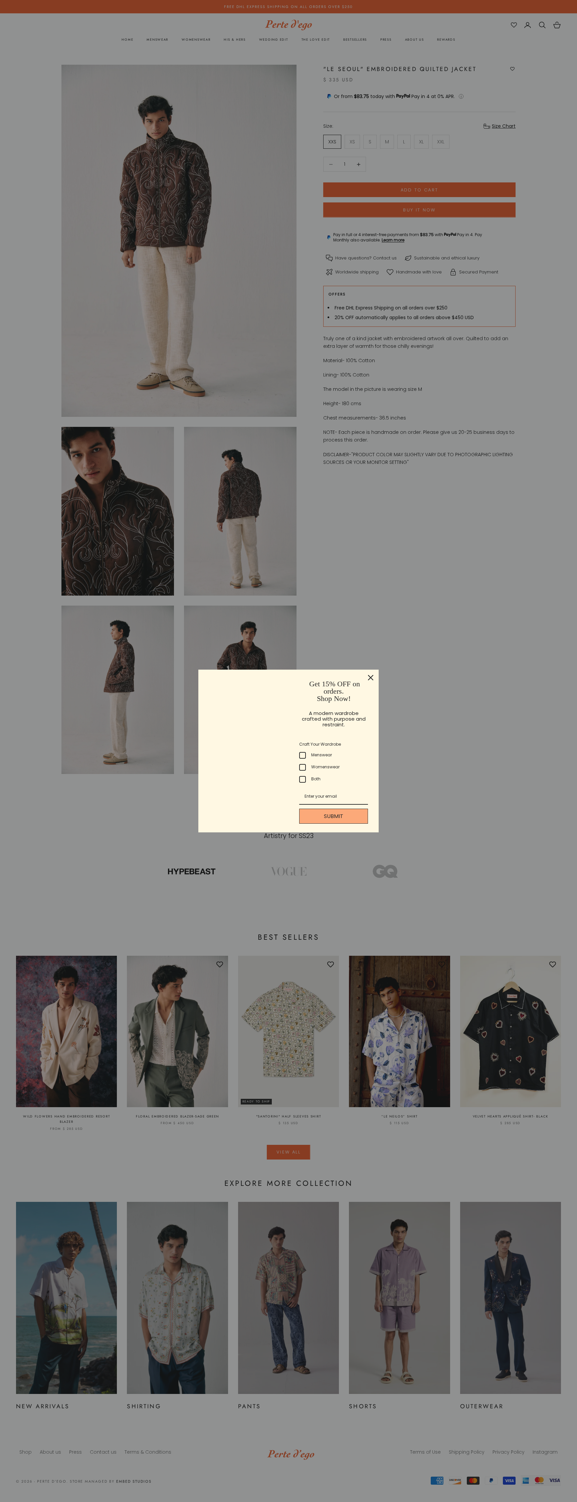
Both (316, 779)
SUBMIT (333, 816)
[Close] (371, 678)
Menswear (321, 755)
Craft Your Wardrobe (320, 744)
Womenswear (325, 767)
